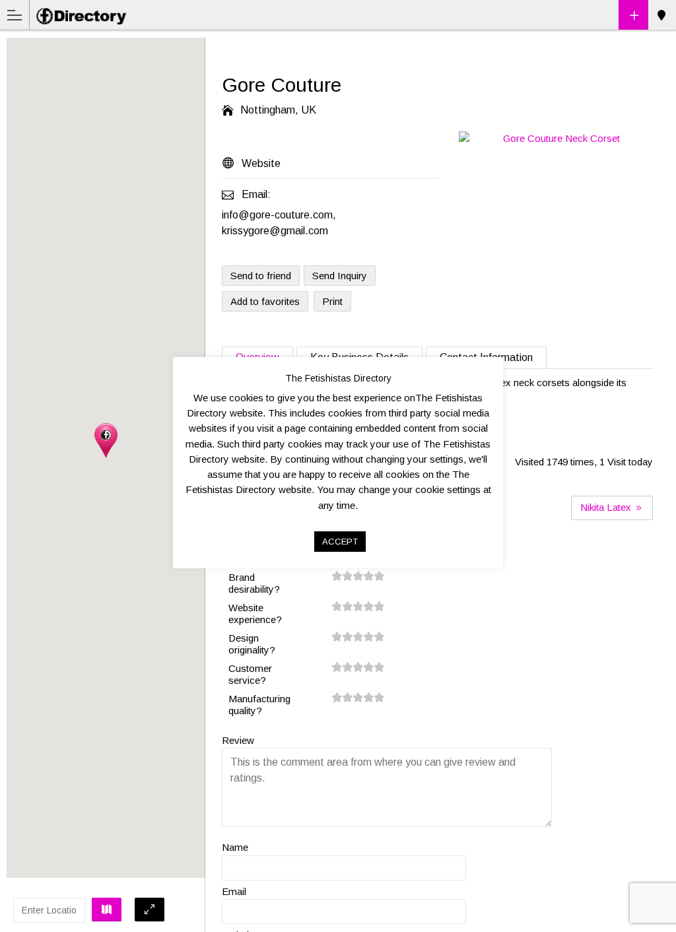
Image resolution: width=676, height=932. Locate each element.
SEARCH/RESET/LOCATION (661, 15)
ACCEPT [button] (340, 542)
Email (234, 891)
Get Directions (106, 909)
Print (332, 301)
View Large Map (149, 909)
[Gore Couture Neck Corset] (556, 139)
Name (235, 847)
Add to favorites (265, 301)
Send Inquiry (339, 275)
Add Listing (633, 15)
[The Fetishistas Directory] (83, 14)
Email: (256, 194)
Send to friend (260, 275)
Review (238, 740)
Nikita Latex (607, 507)
